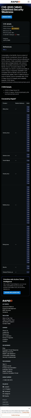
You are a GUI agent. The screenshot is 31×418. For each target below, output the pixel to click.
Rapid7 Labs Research (9, 353)
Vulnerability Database (9, 355)
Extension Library (8, 369)
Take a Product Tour (9, 320)
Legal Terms (5, 402)
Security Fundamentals (9, 357)
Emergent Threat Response (10, 350)
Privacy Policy (6, 404)
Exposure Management (9, 308)
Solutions (5, 312)
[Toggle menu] (28, 2)
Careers (5, 341)
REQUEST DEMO (7, 16)
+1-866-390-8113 (7, 380)
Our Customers (7, 336)
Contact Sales (6, 323)
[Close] (29, 408)
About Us (5, 330)
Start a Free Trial (7, 318)
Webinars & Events (8, 352)
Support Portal (7, 366)
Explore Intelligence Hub (12, 292)
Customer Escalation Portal (10, 373)
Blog (4, 348)
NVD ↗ (5, 49)
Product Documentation (9, 367)
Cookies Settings (15, 415)
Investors (5, 339)
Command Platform (8, 306)
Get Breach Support (8, 321)
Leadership (6, 332)
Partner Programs (8, 337)
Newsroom (6, 334)
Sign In (5, 364)
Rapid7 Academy (7, 371)
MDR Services (7, 310)
